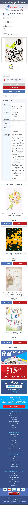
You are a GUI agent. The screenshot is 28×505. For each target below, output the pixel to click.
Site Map (14, 483)
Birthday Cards (14, 413)
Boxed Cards (14, 419)
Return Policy (14, 464)
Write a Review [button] (6, 18)
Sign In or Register (14, 456)
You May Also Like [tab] (14, 184)
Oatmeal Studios (14, 446)
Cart (26, 7)
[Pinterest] (16, 96)
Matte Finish (15, 130)
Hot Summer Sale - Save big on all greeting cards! (14, 1)
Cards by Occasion (14, 415)
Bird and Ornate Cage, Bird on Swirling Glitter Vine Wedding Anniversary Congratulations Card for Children (14, 294)
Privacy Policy (14, 479)
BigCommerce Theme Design (9, 501)
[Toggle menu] (1, 7)
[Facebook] (3, 96)
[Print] (8, 96)
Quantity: (5, 73)
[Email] (6, 96)
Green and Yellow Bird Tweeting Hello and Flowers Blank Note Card (14, 214)
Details (20, 223)
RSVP (14, 438)
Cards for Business (14, 421)
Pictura (14, 436)
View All (14, 450)
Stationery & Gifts (14, 423)
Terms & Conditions (14, 481)
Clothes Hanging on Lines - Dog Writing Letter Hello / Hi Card (14, 333)
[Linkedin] (13, 96)
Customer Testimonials (14, 477)
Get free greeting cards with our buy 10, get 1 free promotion (14, 3)
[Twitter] (11, 96)
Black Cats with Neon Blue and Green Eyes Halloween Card (14, 254)
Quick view (7, 223)
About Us (14, 473)
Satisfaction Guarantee (14, 475)
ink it (13, 126)
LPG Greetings (14, 442)
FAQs (14, 460)
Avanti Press (14, 440)
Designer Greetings (7, 26)
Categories (14, 425)
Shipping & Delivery (14, 462)
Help (14, 458)
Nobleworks (14, 444)
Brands (14, 427)
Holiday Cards (14, 417)
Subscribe (14, 406)
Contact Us (14, 485)
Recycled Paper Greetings (14, 448)
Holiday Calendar (14, 466)
